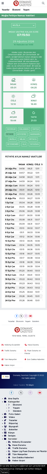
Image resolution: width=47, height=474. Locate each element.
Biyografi (13, 427)
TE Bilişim (30, 385)
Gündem (35, 321)
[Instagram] (26, 316)
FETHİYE (9, 134)
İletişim (12, 436)
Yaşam (26, 9)
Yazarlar (5, 9)
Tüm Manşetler (10, 359)
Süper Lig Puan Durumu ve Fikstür (29, 451)
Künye (11, 433)
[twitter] (21, 393)
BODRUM (11, 129)
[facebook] (11, 393)
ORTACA (33, 139)
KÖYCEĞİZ (21, 134)
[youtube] (40, 393)
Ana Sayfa (13, 399)
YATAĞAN (34, 144)
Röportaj (13, 423)
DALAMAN (24, 129)
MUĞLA (12, 139)
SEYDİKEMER (13, 144)
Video (11, 417)
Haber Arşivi (9, 365)
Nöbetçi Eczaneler (12, 345)
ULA (24, 144)
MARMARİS (35, 134)
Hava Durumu (33, 345)
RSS (7, 377)
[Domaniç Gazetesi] (22, 3)
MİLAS (22, 139)
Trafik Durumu (10, 351)
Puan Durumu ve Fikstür (33, 352)
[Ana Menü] (3, 3)
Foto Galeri (14, 414)
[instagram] (30, 393)
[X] (21, 316)
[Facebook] (17, 316)
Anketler (13, 430)
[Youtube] (30, 316)
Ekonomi (16, 9)
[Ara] (43, 3)
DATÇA (36, 129)
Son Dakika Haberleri (35, 359)
